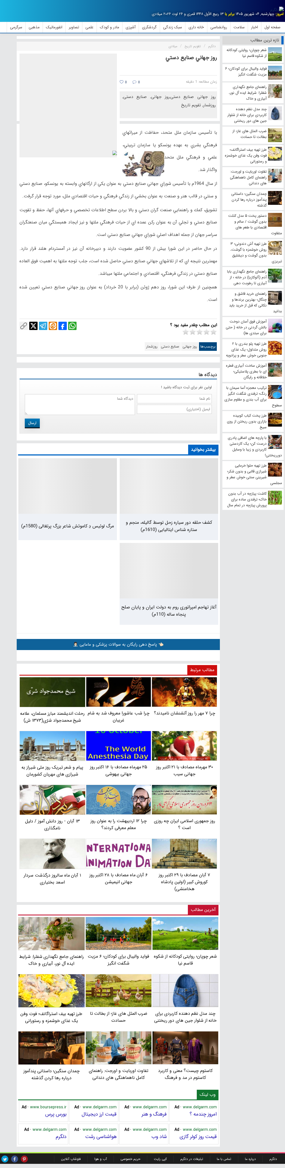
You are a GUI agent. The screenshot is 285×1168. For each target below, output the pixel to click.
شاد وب (159, 1137)
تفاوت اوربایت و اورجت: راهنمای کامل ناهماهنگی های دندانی (118, 1074)
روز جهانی (190, 346)
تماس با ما (224, 1159)
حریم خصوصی (130, 1159)
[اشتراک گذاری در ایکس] (33, 326)
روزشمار (152, 346)
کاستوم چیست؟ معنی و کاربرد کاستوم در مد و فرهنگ (185, 1074)
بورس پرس (56, 1114)
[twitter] (4, 1159)
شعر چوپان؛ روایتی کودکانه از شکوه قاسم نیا (185, 960)
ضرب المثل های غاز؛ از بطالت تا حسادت (119, 1017)
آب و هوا (100, 1159)
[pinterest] (24, 1159)
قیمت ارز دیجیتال (99, 1114)
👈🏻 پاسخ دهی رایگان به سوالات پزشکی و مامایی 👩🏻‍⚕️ (118, 644)
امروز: (279, 14)
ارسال (32, 423)
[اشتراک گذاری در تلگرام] (43, 326)
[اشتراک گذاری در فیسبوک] (62, 326)
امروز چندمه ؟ (203, 1114)
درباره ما (250, 1159)
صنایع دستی (170, 346)
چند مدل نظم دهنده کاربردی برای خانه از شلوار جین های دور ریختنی (185, 1017)
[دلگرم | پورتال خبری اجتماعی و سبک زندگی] (277, 10)
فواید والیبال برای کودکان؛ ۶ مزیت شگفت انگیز (118, 960)
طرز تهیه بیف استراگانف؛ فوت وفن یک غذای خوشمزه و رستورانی (51, 1017)
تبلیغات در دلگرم (191, 1159)
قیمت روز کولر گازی (198, 1137)
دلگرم (61, 1137)
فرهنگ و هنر (154, 1114)
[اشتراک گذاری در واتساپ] (72, 326)
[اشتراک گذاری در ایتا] (53, 326)
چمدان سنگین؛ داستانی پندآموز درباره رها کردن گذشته (51, 1074)
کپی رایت (160, 1159)
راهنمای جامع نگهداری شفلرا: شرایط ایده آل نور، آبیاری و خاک (51, 960)
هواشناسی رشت (101, 1137)
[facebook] (14, 1159)
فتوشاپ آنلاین (71, 1159)
